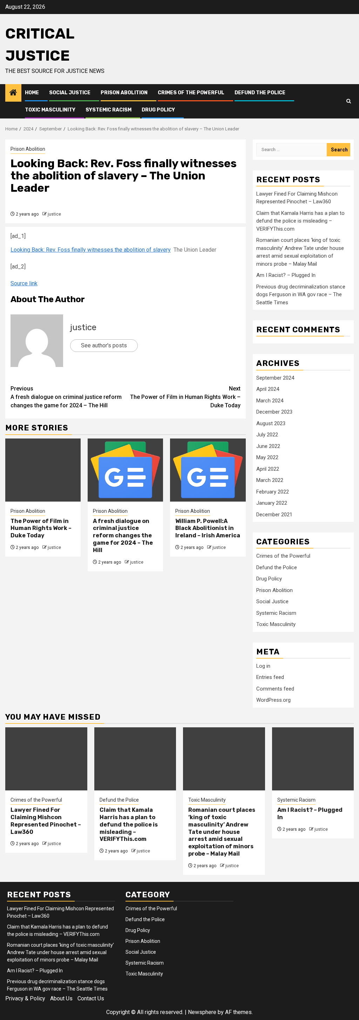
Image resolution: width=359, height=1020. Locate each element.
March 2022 (269, 480)
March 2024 (269, 400)
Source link (24, 283)
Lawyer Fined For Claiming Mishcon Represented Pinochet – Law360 (46, 821)
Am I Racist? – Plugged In (286, 275)
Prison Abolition (124, 93)
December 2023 (274, 412)
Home (32, 93)
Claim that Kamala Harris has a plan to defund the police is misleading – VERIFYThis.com (300, 221)
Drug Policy (158, 110)
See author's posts (104, 345)
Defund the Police (260, 93)
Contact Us (90, 998)
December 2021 (274, 514)
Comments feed (275, 689)
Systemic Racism (108, 110)
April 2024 (267, 389)
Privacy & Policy (25, 998)
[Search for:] (291, 149)
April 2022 (267, 469)
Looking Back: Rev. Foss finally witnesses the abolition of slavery (91, 249)
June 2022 (268, 446)
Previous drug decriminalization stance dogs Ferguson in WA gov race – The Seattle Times (300, 295)
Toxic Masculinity (50, 110)
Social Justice (69, 93)
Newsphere (202, 1012)
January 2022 (271, 503)
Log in (263, 666)
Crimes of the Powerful (191, 93)
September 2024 (275, 378)
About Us (61, 998)
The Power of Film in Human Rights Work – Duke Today (185, 397)
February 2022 (272, 492)
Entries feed (270, 677)
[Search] (348, 101)
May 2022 (267, 457)
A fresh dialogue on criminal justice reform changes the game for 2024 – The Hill (66, 397)
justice (54, 214)
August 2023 (270, 423)
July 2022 (267, 434)
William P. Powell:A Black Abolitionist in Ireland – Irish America (207, 528)
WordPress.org (273, 700)
